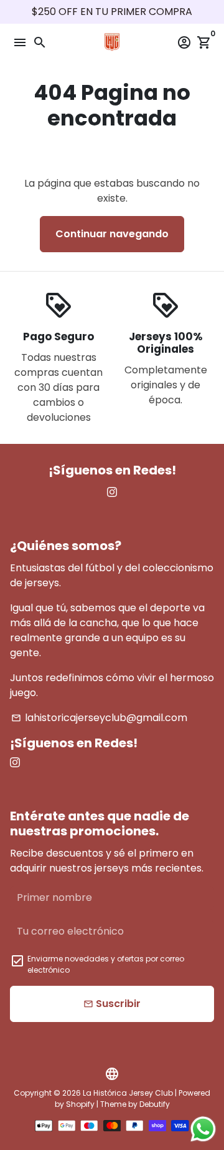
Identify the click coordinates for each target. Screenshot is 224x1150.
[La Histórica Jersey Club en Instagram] (112, 492)
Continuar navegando (112, 234)
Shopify (80, 1104)
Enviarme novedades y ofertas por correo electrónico (105, 964)
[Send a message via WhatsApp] (203, 1129)
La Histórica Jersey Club (128, 1093)
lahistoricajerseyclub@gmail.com (99, 717)
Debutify (154, 1104)
